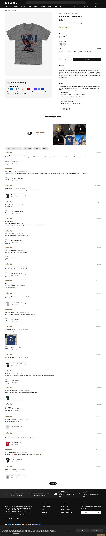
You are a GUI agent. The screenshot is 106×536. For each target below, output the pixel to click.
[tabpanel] (53, 316)
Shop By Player (88, 6)
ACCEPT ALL (82, 530)
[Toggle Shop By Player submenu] (93, 7)
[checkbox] (45, 148)
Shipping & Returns (46, 506)
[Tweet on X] (64, 109)
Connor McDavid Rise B (12, 10)
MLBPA (23, 6)
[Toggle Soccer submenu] (72, 7)
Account (44, 515)
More (96, 6)
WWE (49, 6)
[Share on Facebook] (66, 109)
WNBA (36, 6)
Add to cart (87, 59)
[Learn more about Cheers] (65, 27)
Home (6, 10)
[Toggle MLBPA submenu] (26, 7)
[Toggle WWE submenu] (52, 7)
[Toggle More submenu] (99, 7)
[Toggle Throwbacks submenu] (82, 7)
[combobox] (56, 2)
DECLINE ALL (96, 530)
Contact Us (44, 512)
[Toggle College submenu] (65, 7)
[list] (28, 44)
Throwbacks (77, 6)
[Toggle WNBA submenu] (39, 7)
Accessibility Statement (66, 512)
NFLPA (16, 6)
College (62, 6)
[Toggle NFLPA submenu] (19, 7)
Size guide (99, 48)
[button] (100, 2)
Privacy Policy (16, 533)
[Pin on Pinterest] (69, 109)
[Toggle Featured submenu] (12, 7)
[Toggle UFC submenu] (58, 7)
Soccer (69, 6)
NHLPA (43, 6)
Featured (8, 6)
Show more (53, 483)
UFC (56, 6)
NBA (29, 6)
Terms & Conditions (65, 509)
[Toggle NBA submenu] (32, 7)
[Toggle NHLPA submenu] (46, 7)
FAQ (43, 509)
